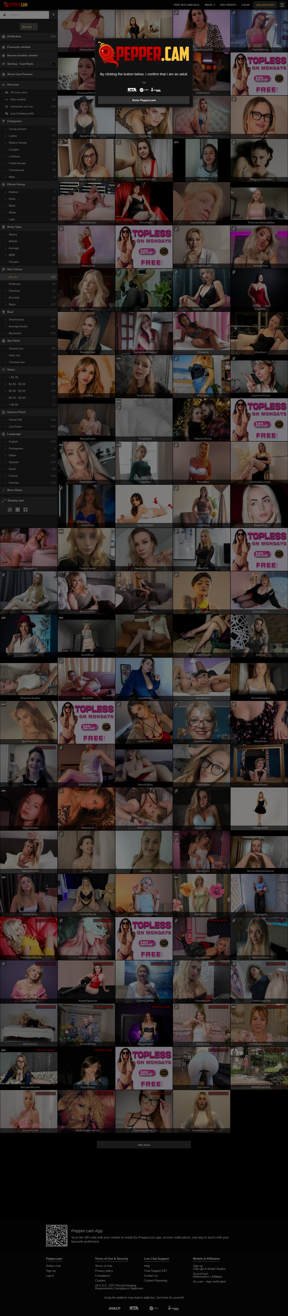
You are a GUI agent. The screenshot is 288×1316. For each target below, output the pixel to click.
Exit (144, 82)
